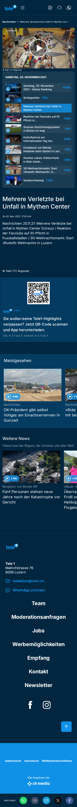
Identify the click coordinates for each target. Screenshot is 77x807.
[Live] (50, 8)
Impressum (31, 760)
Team (39, 603)
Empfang (38, 658)
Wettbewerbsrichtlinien (57, 760)
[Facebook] (69, 800)
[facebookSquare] (30, 705)
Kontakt (38, 671)
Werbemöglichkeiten (38, 644)
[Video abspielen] (38, 48)
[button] (35, 800)
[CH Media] (38, 783)
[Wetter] (59, 8)
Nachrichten (9, 21)
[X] (58, 800)
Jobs (38, 630)
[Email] (46, 800)
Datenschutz (13, 760)
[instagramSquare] (46, 705)
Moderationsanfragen (38, 617)
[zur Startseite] (10, 7)
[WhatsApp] (23, 800)
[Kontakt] (69, 8)
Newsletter (38, 685)
